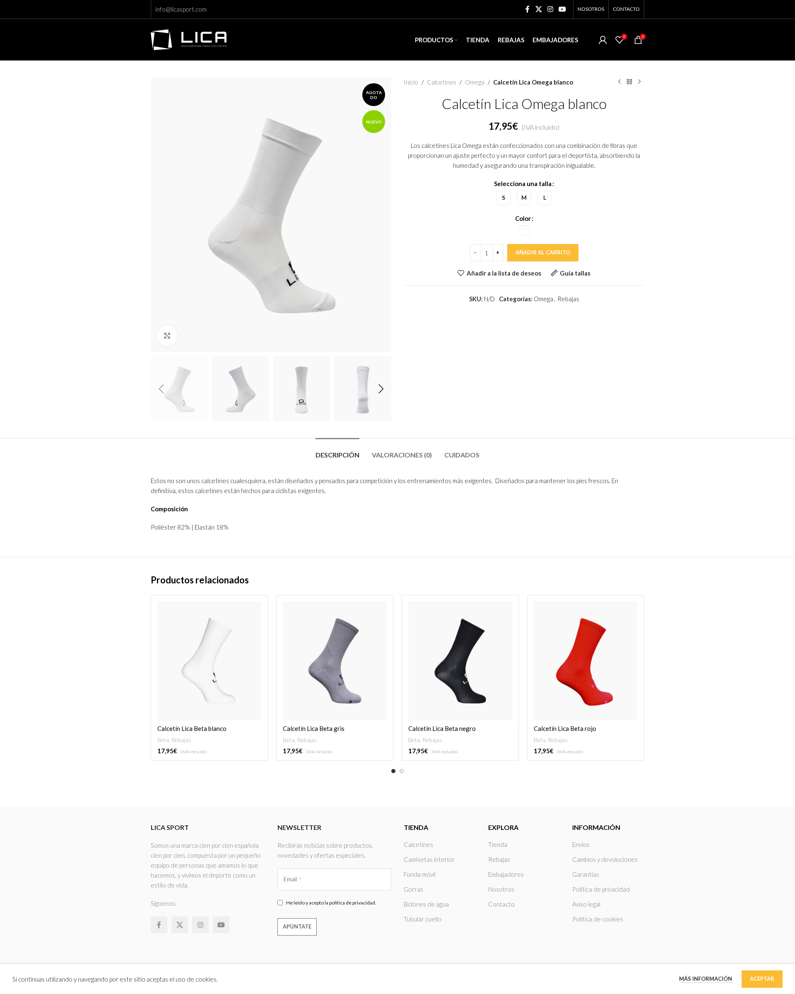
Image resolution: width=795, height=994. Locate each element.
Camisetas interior (429, 859)
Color (523, 218)
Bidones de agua (426, 904)
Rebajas (568, 298)
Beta (163, 739)
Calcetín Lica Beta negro (442, 728)
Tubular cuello (422, 919)
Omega (474, 82)
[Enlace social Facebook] (527, 9)
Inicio (411, 82)
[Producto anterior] (619, 82)
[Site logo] (188, 39)
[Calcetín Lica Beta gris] (335, 661)
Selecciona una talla (523, 183)
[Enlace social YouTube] (562, 9)
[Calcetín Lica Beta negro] (460, 661)
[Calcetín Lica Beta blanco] (209, 661)
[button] (161, 389)
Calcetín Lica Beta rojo (565, 728)
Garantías (585, 874)
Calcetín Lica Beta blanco (191, 728)
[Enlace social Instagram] (550, 9)
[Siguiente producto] (639, 82)
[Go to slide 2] (402, 771)
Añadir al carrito (543, 252)
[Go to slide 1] (393, 771)
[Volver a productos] (629, 82)
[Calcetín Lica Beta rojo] (586, 661)
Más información (706, 978)
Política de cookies (597, 919)
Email (292, 879)
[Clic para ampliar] (167, 335)
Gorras (413, 889)
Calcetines (441, 82)
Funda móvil (420, 874)
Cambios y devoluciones (605, 859)
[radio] (503, 198)
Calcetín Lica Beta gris (313, 728)
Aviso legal (586, 904)
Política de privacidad (601, 889)
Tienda (497, 844)
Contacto (501, 904)
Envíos (581, 844)
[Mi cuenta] (603, 39)
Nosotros (501, 889)
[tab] (337, 450)
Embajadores (506, 874)
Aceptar (762, 978)
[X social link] (538, 9)
